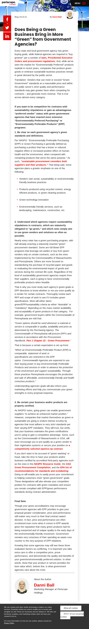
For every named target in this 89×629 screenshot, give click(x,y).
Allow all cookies (71, 608)
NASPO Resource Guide (47, 464)
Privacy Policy (9, 623)
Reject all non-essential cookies (72, 615)
